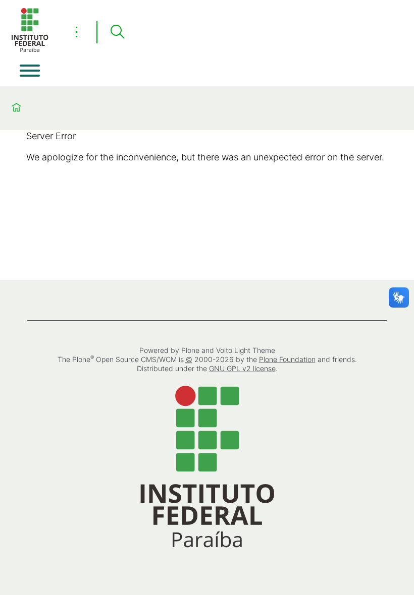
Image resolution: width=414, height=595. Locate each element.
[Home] (29, 50)
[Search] (117, 32)
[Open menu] (30, 70)
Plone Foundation (287, 359)
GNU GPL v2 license (242, 368)
